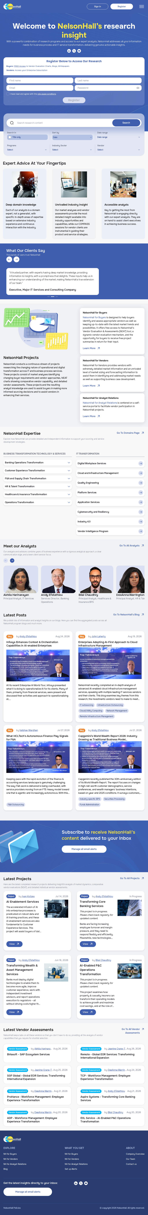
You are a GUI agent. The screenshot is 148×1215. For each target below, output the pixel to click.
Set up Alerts (71, 1169)
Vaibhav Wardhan (28, 730)
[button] (37, 463)
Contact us (131, 1164)
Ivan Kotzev (28, 896)
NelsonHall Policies (12, 1208)
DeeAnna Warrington (119, 1069)
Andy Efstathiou (28, 636)
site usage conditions (47, 94)
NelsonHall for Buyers (94, 317)
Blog (5, 1169)
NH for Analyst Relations (14, 1164)
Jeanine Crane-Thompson (121, 1048)
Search (126, 122)
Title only (16, 137)
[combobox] (26, 150)
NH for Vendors (10, 1159)
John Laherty (98, 636)
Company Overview (135, 1154)
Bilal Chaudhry (103, 960)
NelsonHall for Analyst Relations (100, 402)
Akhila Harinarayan (44, 1048)
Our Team (130, 1159)
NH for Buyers (10, 1154)
